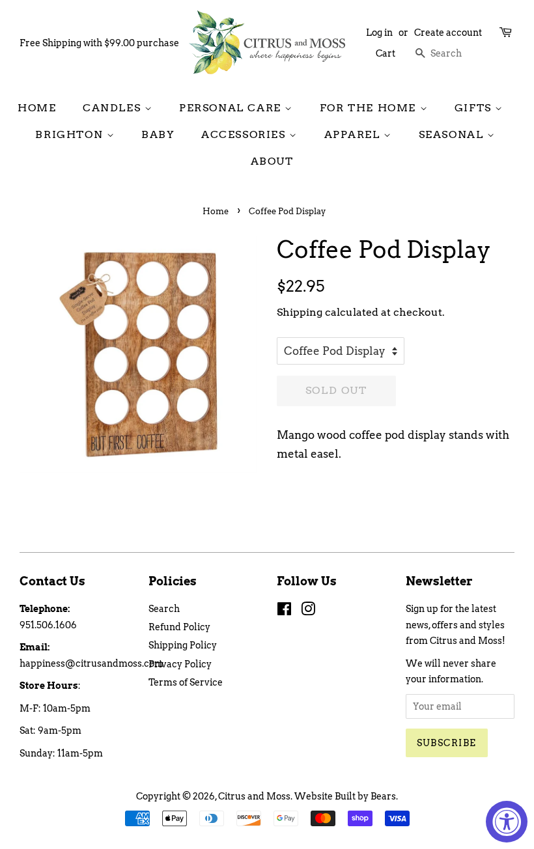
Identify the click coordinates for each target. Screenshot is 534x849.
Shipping (299, 312)
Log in (379, 32)
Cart (385, 53)
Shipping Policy (182, 645)
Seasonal (453, 134)
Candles (114, 108)
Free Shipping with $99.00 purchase (99, 43)
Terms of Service (185, 682)
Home (37, 108)
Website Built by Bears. (346, 796)
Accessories (245, 134)
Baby (158, 134)
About (272, 161)
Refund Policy (179, 627)
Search (164, 609)
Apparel (354, 134)
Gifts (475, 108)
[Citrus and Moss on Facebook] (284, 611)
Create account (448, 32)
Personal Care (232, 108)
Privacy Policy (180, 664)
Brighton (70, 134)
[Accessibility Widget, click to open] (506, 821)
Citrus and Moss (254, 796)
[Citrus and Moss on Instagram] (308, 611)
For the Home (370, 108)
